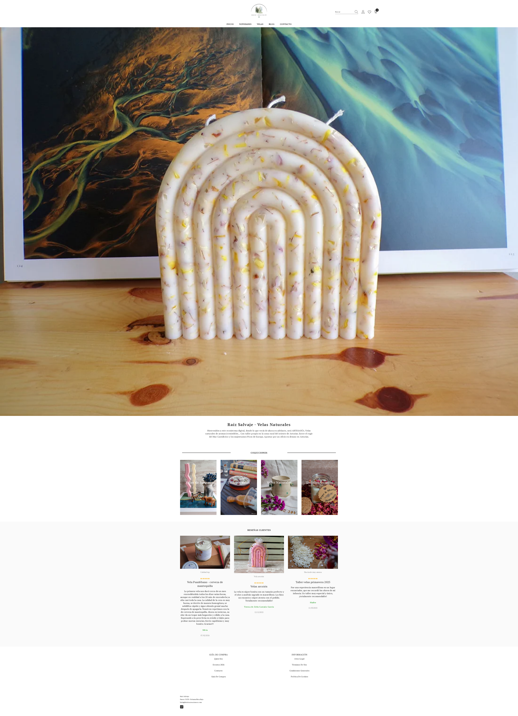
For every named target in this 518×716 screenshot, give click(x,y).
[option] (205, 586)
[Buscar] (346, 12)
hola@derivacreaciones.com (191, 702)
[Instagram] (181, 706)
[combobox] (344, 12)
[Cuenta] (363, 12)
